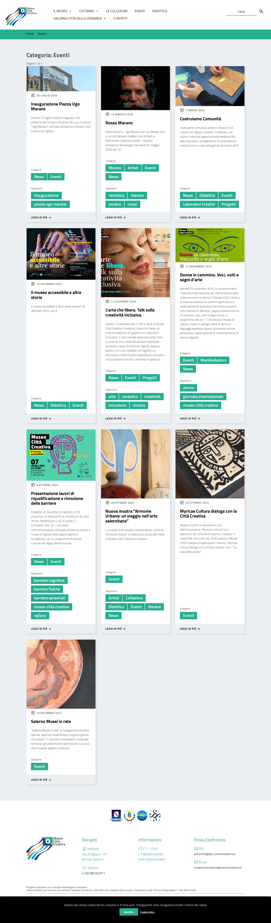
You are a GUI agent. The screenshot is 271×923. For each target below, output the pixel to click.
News (39, 177)
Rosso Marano (119, 122)
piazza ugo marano (50, 204)
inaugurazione (46, 195)
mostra (115, 204)
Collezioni (134, 598)
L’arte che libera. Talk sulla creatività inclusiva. (129, 312)
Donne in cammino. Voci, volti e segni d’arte (209, 277)
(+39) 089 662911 (93, 873)
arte (112, 396)
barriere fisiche (47, 589)
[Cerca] (261, 11)
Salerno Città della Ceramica (77, 18)
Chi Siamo (86, 10)
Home (30, 33)
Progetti (229, 204)
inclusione (117, 405)
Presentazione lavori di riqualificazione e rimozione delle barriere (57, 498)
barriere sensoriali (49, 598)
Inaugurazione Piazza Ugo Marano (55, 106)
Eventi (140, 10)
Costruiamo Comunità (200, 118)
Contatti (120, 18)
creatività (152, 396)
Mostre (115, 168)
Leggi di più (39, 217)
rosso (132, 204)
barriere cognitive (49, 580)
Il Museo (60, 10)
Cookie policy (147, 912)
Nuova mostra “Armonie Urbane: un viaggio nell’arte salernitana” (131, 516)
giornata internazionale (203, 396)
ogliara (40, 615)
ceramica (116, 195)
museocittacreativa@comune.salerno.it (218, 867)
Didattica (159, 10)
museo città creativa (200, 405)
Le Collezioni (116, 10)
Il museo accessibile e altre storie (56, 294)
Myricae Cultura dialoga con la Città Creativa (208, 513)
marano (137, 195)
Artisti (133, 168)
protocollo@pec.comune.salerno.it (214, 854)
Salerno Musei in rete (51, 721)
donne (188, 388)
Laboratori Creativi (199, 204)
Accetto (129, 912)
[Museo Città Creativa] (21, 16)
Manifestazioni (213, 360)
